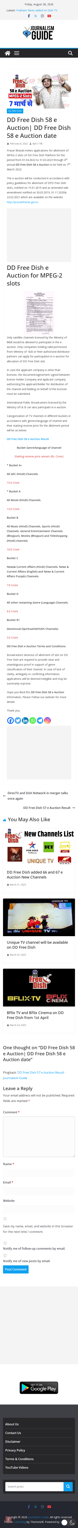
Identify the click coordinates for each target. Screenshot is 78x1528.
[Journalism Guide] (7, 53)
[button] (68, 1522)
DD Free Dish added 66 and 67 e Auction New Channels (35, 875)
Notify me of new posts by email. (26, 1261)
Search (68, 1487)
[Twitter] (18, 720)
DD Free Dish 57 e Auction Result (46, 808)
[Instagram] (47, 720)
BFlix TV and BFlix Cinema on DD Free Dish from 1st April (35, 1015)
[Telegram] (40, 720)
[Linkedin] (25, 720)
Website (9, 1201)
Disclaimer (12, 1442)
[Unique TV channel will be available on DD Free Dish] (39, 901)
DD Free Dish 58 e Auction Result (28, 439)
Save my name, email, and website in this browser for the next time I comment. (38, 1229)
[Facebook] (10, 720)
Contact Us (13, 1433)
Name (8, 1164)
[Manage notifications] (8, 1520)
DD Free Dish (15, 111)
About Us (12, 1424)
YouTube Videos (16, 1467)
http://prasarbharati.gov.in (22, 202)
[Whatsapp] (32, 720)
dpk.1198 (37, 143)
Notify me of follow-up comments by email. (34, 1248)
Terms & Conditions (19, 1459)
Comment (11, 1112)
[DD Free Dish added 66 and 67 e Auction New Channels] (39, 831)
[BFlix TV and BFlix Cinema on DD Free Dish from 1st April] (39, 971)
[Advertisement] (39, 235)
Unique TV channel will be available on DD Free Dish (37, 945)
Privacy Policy (15, 1450)
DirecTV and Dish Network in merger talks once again (38, 796)
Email (8, 1182)
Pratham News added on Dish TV (36, 10)
